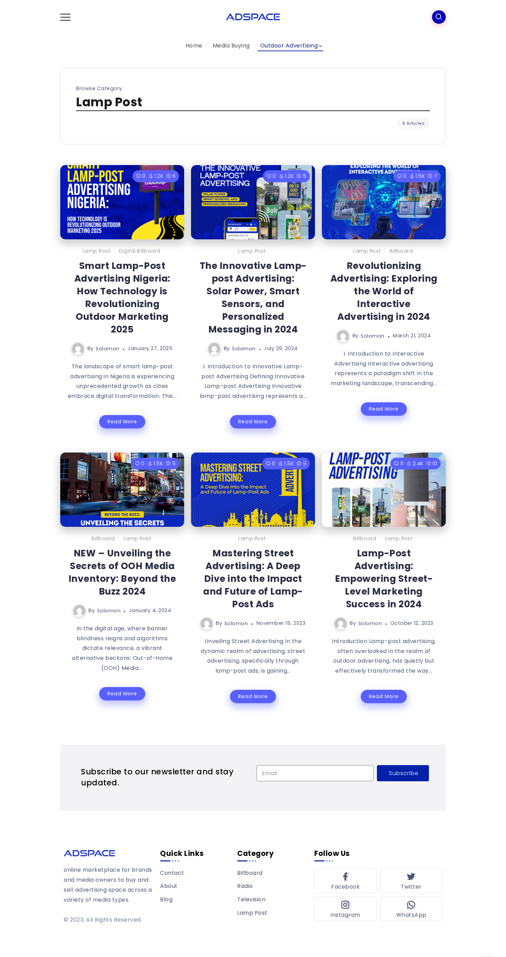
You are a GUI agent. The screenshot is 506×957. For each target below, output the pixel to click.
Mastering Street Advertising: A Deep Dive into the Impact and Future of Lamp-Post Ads (253, 578)
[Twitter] (411, 881)
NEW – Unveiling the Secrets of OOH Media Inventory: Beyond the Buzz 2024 (122, 572)
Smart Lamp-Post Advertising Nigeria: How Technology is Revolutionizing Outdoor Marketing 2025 (122, 297)
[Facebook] (345, 881)
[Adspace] (253, 17)
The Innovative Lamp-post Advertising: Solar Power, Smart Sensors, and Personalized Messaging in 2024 (253, 297)
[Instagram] (345, 909)
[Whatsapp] (411, 909)
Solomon (107, 348)
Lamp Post (96, 251)
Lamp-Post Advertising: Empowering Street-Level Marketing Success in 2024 (384, 578)
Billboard (401, 251)
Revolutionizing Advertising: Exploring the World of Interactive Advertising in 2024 (384, 291)
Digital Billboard (139, 251)
